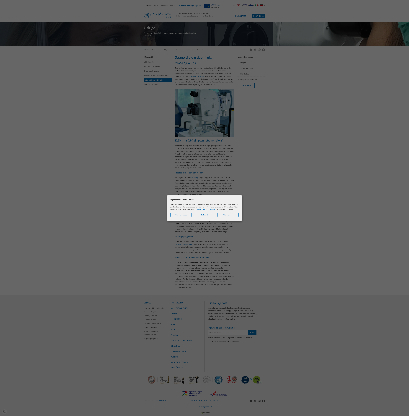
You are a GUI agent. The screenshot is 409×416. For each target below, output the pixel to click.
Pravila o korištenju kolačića (206, 209)
